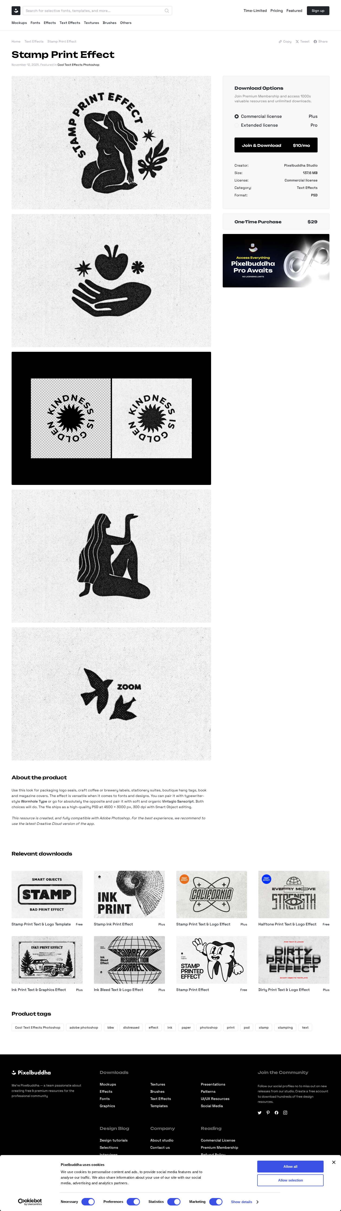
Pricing (276, 11)
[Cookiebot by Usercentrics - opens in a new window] (30, 1201)
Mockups (19, 22)
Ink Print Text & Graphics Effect (39, 989)
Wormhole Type (34, 801)
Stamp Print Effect (192, 989)
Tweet (304, 41)
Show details (241, 1202)
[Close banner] (333, 1162)
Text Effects (70, 22)
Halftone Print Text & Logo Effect (287, 924)
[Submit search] (167, 11)
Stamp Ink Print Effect (113, 924)
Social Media (212, 1106)
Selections (109, 1147)
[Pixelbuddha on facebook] (277, 1113)
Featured (294, 11)
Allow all (290, 1166)
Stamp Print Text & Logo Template (41, 924)
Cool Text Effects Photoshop (78, 65)
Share (323, 41)
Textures (91, 22)
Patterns (208, 1091)
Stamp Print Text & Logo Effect (203, 924)
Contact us (160, 1147)
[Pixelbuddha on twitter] (260, 1113)
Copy (287, 41)
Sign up (318, 10)
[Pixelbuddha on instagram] (285, 1113)
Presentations (213, 1084)
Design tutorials (114, 1140)
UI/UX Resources (215, 1099)
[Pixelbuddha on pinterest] (268, 1113)
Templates (159, 1106)
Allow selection (290, 1180)
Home (16, 41)
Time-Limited (255, 11)
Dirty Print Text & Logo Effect (284, 989)
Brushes (109, 22)
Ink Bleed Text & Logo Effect (118, 989)
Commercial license (301, 180)
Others (126, 22)
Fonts (35, 22)
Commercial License (218, 1140)
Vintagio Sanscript (178, 801)
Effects (50, 22)
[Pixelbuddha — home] (16, 10)
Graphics (107, 1106)
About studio (162, 1140)
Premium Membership (219, 1147)
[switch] (133, 1201)
